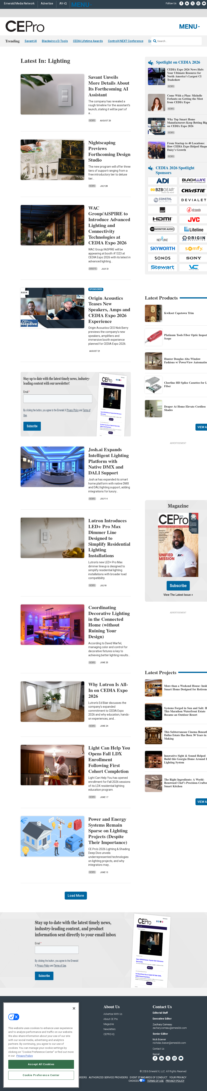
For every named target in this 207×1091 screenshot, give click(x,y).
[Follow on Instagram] (198, 3)
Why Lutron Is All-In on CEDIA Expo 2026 (108, 690)
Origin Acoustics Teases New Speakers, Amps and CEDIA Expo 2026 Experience (109, 309)
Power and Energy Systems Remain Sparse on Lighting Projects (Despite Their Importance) (108, 830)
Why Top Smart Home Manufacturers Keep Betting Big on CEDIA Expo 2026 (187, 122)
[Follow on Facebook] (181, 3)
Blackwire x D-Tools (55, 41)
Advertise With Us (113, 1014)
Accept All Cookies (41, 1064)
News (92, 120)
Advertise (47, 3)
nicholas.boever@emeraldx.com (169, 1043)
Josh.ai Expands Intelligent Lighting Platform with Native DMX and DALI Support (108, 461)
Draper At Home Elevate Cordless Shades (185, 408)
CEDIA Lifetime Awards (88, 41)
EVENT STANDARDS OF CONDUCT (148, 1077)
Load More (76, 896)
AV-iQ (63, 3)
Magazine (109, 1024)
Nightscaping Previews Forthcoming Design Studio (109, 151)
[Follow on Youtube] (204, 3)
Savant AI (31, 41)
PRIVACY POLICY (175, 1080)
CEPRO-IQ (109, 1034)
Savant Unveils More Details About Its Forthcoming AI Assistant (108, 85)
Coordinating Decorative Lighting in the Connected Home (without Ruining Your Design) (109, 622)
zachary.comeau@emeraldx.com (170, 1028)
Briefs (92, 269)
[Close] (74, 1008)
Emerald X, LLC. (157, 1071)
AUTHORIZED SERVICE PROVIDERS (108, 1077)
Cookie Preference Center (41, 1075)
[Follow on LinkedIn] (187, 3)
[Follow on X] (193, 3)
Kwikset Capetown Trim (179, 313)
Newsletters (110, 1029)
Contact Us (158, 1048)
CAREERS (81, 1077)
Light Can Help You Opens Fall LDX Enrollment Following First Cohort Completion (109, 759)
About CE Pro (111, 1019)
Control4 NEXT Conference (125, 41)
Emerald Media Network (19, 3)
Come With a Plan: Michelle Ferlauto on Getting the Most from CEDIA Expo (185, 98)
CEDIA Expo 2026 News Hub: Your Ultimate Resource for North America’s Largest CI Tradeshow (185, 74)
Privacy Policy (24, 1055)
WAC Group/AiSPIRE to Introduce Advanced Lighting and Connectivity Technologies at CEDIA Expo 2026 (109, 225)
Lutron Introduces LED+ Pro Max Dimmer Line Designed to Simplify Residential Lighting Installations (109, 538)
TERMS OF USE (155, 1080)
